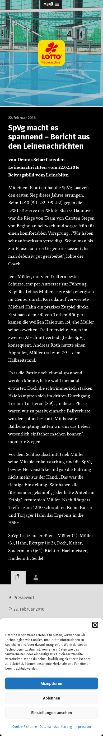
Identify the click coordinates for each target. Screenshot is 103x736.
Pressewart (23, 597)
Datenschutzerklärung (56, 727)
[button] (95, 625)
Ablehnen (51, 698)
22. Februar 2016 (28, 609)
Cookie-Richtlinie (24, 727)
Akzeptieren (51, 683)
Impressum (82, 727)
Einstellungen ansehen (51, 712)
